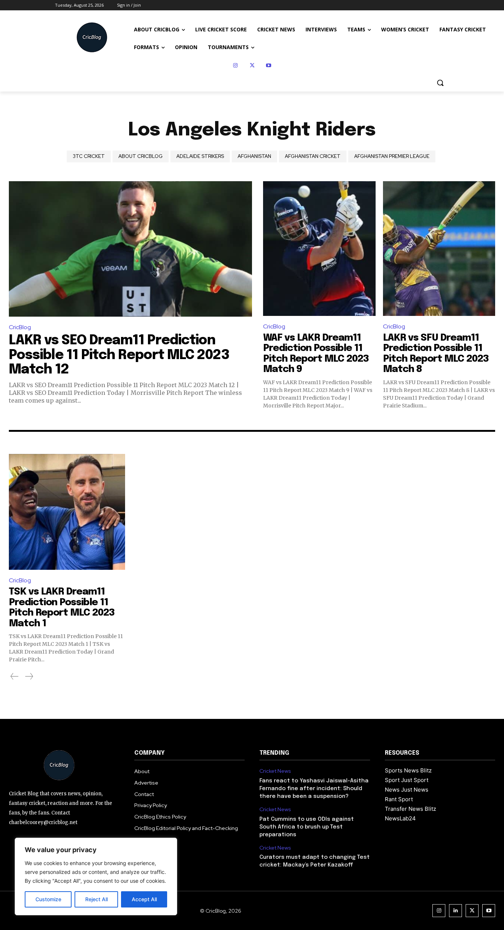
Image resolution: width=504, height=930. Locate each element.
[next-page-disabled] (29, 676)
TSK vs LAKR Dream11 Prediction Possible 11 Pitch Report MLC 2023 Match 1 (62, 607)
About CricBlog (140, 156)
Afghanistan (254, 156)
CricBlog (20, 327)
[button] (440, 83)
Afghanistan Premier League (391, 156)
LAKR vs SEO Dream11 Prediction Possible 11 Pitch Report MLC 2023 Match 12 (119, 355)
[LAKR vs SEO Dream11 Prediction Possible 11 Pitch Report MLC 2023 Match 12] (130, 249)
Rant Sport (399, 799)
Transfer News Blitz (410, 808)
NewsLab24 (400, 818)
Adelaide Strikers (200, 156)
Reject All (96, 899)
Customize (48, 899)
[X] (252, 65)
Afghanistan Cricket (313, 156)
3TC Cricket (89, 156)
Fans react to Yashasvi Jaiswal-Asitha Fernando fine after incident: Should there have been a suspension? (314, 788)
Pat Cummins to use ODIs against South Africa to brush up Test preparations (306, 827)
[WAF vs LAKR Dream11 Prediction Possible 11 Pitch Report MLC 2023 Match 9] (319, 248)
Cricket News (275, 771)
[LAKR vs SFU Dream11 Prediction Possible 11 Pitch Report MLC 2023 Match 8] (439, 248)
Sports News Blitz (408, 770)
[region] (96, 876)
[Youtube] (268, 65)
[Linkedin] (455, 910)
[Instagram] (235, 65)
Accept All (144, 899)
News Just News (406, 789)
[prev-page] (14, 676)
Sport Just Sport (406, 779)
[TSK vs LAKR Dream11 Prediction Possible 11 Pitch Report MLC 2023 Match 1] (67, 512)
